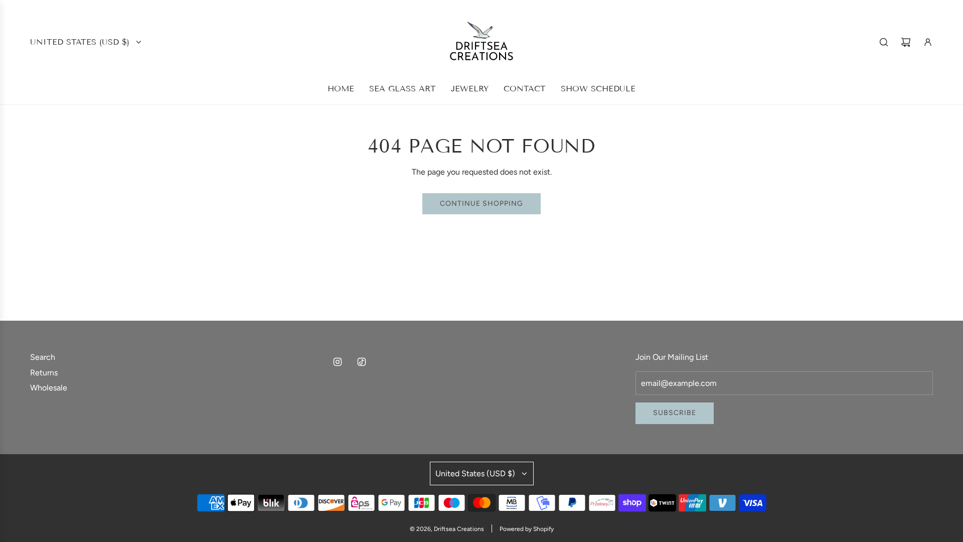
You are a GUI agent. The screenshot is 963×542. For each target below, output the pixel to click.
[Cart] (906, 42)
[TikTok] (362, 362)
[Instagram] (338, 362)
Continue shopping (481, 203)
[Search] (884, 42)
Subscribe (674, 413)
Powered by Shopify (527, 528)
